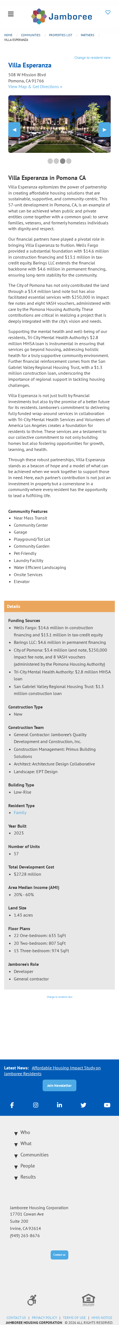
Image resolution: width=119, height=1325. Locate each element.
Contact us (59, 1254)
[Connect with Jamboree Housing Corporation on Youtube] (107, 1104)
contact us (16, 1317)
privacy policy (44, 1317)
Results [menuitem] (28, 1177)
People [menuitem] (27, 1166)
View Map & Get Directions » (35, 86)
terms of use (74, 1317)
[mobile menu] (11, 14)
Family (20, 812)
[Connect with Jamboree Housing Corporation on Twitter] (83, 1104)
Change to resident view (92, 57)
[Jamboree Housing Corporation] (61, 16)
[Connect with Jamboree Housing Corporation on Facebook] (11, 1104)
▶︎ (107, 129)
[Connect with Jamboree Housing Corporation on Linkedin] (59, 1104)
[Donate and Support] (108, 12)
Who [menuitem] (25, 1132)
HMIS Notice (102, 1317)
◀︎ (16, 129)
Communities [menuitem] (34, 1154)
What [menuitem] (26, 1143)
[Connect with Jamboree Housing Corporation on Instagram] (35, 1104)
